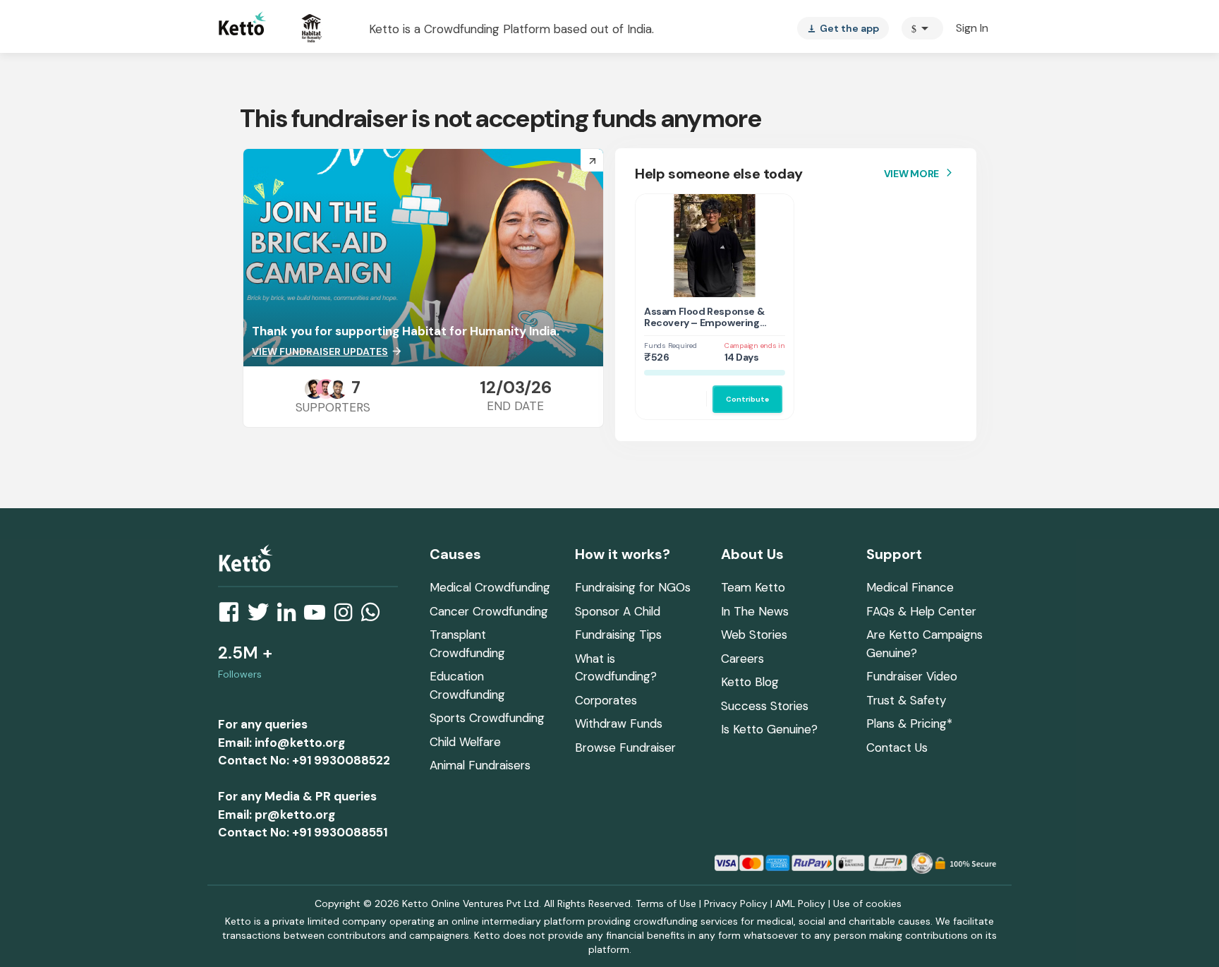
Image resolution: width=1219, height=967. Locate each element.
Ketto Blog (750, 682)
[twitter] (262, 616)
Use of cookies (867, 903)
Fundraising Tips (618, 634)
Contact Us (897, 747)
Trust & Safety (906, 700)
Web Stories (754, 634)
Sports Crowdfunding (487, 718)
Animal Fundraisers (480, 765)
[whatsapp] (374, 616)
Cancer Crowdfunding (489, 611)
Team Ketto (753, 587)
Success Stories (764, 706)
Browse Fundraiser (625, 747)
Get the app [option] (843, 28)
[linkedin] (290, 616)
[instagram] (347, 616)
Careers (742, 658)
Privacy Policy (735, 903)
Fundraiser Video (911, 676)
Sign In (972, 27)
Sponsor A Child (617, 611)
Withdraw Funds (618, 723)
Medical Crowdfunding (490, 587)
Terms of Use (666, 903)
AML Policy (800, 903)
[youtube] (319, 616)
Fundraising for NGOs (633, 587)
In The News (755, 611)
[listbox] (843, 28)
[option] (922, 28)
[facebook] (233, 616)
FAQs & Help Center (921, 611)
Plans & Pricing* (909, 723)
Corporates (606, 700)
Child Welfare (465, 742)
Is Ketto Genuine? (769, 729)
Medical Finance (910, 587)
